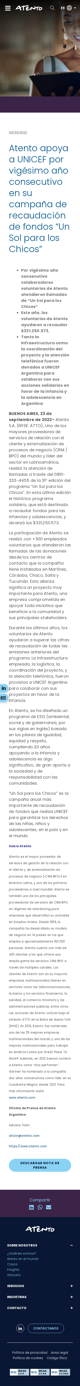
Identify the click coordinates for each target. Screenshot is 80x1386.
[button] (31, 1207)
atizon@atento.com (24, 1136)
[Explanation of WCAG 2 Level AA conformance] (40, 1374)
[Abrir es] (74, 8)
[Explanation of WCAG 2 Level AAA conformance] (60, 1374)
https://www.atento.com (28, 1146)
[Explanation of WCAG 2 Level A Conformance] (20, 1374)
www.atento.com (22, 1098)
